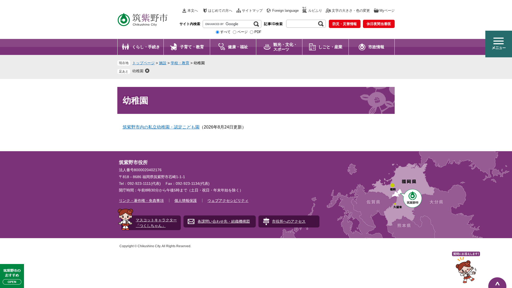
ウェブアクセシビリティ (228, 200)
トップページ (143, 63)
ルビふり (315, 11)
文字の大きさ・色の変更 (351, 11)
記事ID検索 (273, 24)
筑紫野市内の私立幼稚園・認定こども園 (161, 127)
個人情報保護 (185, 200)
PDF (257, 32)
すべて (225, 32)
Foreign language (285, 11)
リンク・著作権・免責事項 (141, 200)
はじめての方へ (220, 11)
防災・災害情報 (345, 24)
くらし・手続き (146, 47)
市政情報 (376, 47)
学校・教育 (180, 63)
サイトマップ (252, 11)
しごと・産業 (330, 47)
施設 (162, 63)
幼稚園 (137, 71)
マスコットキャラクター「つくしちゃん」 (156, 223)
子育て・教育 (192, 47)
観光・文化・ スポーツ (285, 46)
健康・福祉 (238, 47)
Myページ (387, 11)
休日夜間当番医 (379, 24)
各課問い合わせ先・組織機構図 (224, 221)
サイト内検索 (189, 24)
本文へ (192, 11)
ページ (242, 32)
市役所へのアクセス (289, 221)
